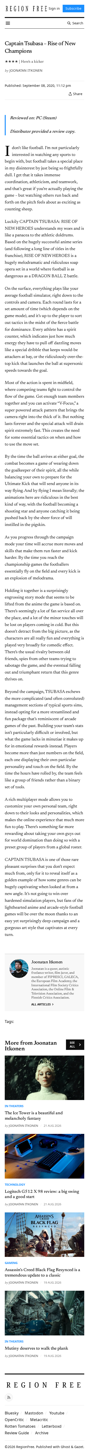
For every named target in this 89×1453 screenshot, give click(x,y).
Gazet (78, 1446)
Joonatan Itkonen (25, 70)
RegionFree (25, 1446)
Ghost (65, 1446)
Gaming (11, 1263)
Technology (15, 1184)
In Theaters (14, 1106)
